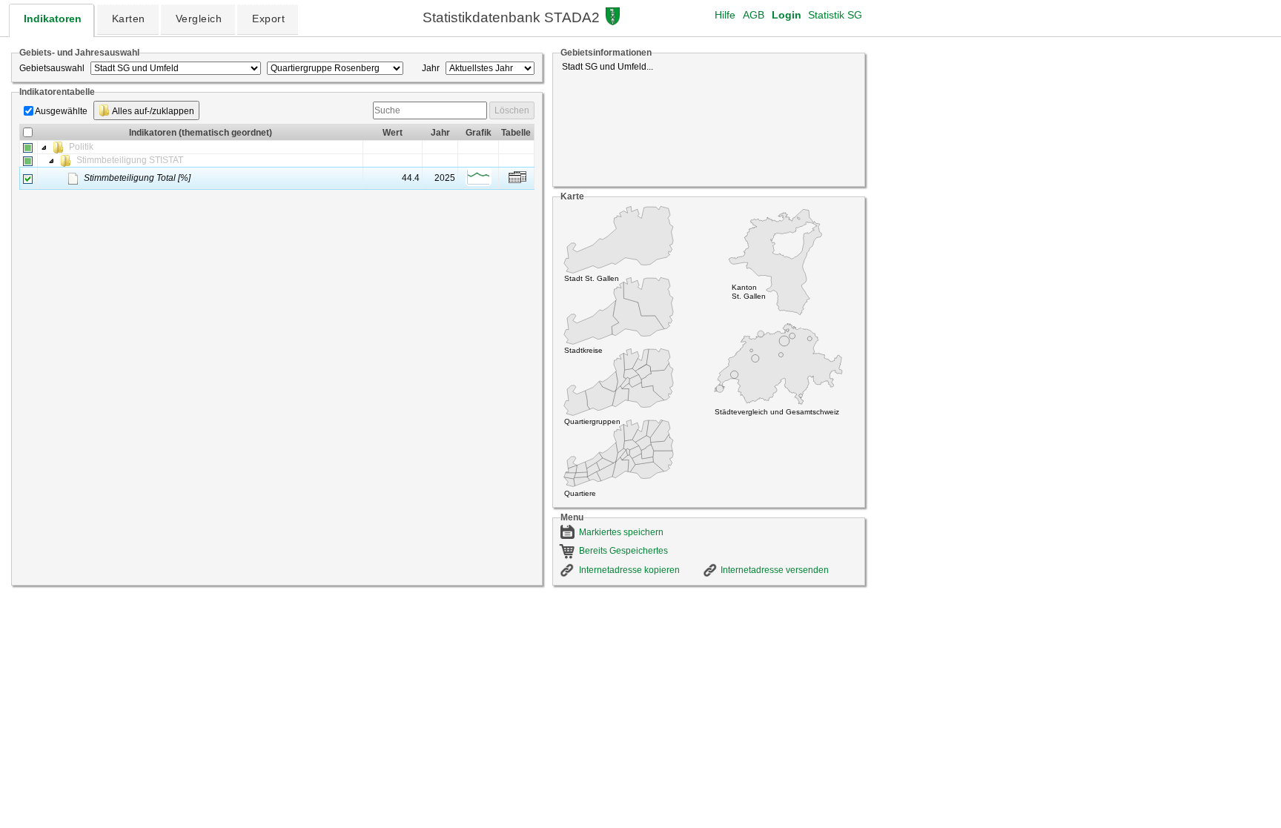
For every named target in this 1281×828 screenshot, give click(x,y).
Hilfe (725, 15)
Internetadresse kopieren (629, 570)
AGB (753, 15)
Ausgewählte (61, 111)
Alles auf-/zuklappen (152, 111)
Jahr (431, 68)
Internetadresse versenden (775, 570)
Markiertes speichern (621, 532)
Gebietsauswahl (52, 68)
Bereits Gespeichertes (623, 551)
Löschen (511, 110)
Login (786, 15)
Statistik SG (835, 15)
